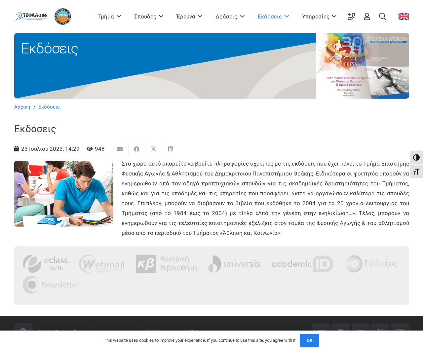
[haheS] (63, 16)
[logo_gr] (30, 16)
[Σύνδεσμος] (351, 16)
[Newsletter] (50, 284)
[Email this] (120, 149)
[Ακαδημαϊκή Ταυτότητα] (302, 264)
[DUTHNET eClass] (45, 264)
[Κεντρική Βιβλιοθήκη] (166, 264)
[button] (117, 16)
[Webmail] (102, 264)
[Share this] (137, 149)
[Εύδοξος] (371, 264)
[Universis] (234, 264)
